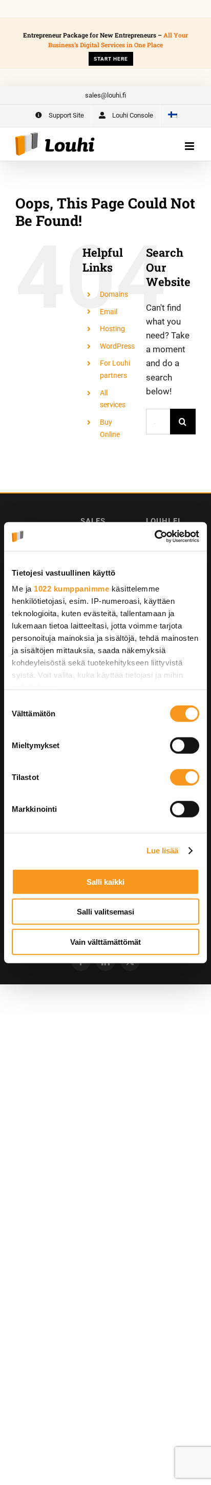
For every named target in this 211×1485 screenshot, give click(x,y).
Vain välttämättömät (105, 941)
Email (108, 312)
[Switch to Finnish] (172, 116)
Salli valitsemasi (105, 911)
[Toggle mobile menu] (190, 146)
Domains (114, 294)
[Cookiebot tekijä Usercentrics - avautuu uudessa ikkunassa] (154, 536)
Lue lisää (162, 850)
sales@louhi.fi (105, 95)
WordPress (117, 346)
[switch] (184, 745)
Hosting (112, 329)
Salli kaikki (105, 881)
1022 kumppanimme (71, 588)
